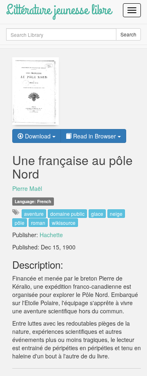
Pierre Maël (27, 188)
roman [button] (38, 222)
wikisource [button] (64, 222)
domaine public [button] (67, 213)
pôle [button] (19, 222)
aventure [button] (34, 213)
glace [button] (97, 213)
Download (37, 136)
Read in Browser (94, 136)
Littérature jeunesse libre (58, 10)
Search (128, 34)
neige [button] (116, 213)
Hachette (51, 235)
